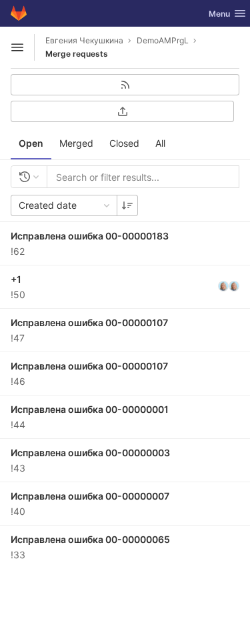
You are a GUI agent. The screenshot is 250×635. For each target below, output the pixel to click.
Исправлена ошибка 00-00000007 (90, 496)
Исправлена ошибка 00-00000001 (90, 409)
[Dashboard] (18, 13)
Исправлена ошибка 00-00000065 (90, 539)
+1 (16, 279)
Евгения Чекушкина (84, 40)
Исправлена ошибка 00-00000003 (90, 452)
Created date (48, 205)
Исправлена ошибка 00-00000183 (90, 235)
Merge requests (76, 54)
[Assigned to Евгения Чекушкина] (223, 286)
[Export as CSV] (122, 111)
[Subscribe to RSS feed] (125, 84)
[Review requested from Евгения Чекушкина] (234, 286)
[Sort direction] (127, 205)
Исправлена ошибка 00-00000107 (89, 322)
